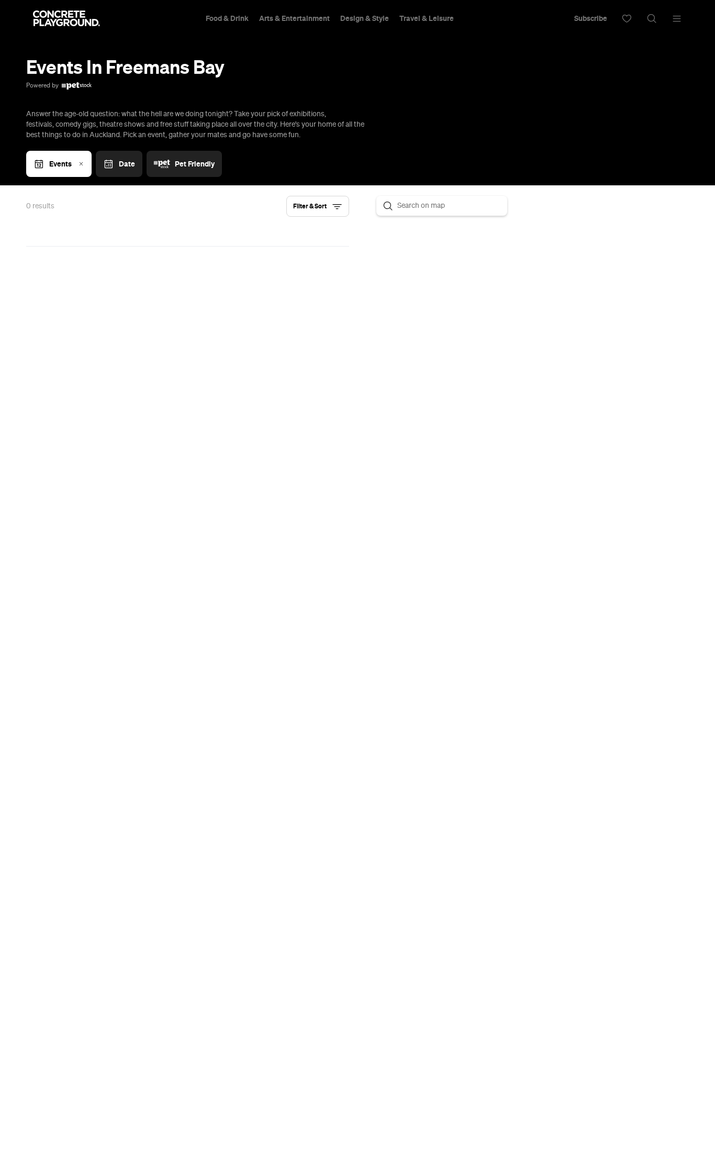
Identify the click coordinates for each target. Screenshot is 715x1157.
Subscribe (590, 18)
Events (60, 164)
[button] (317, 206)
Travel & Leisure (426, 18)
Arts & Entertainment (294, 18)
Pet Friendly (195, 164)
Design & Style (364, 18)
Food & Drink (227, 18)
